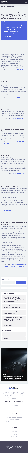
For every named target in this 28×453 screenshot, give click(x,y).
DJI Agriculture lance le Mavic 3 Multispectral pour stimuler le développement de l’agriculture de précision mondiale (14, 299)
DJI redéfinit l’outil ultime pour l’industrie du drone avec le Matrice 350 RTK (13, 319)
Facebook (15, 432)
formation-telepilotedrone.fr (18, 392)
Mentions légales (14, 420)
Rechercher (6, 279)
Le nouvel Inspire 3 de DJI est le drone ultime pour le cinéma (13, 306)
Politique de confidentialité (14, 422)
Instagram (15, 434)
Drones (6, 338)
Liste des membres (14, 408)
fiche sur (17, 70)
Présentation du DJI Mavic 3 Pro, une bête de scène (13, 312)
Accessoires (7, 334)
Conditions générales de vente (14, 424)
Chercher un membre (14, 410)
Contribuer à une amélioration (14, 417)
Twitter (15, 437)
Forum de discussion (14, 405)
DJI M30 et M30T (8, 325)
